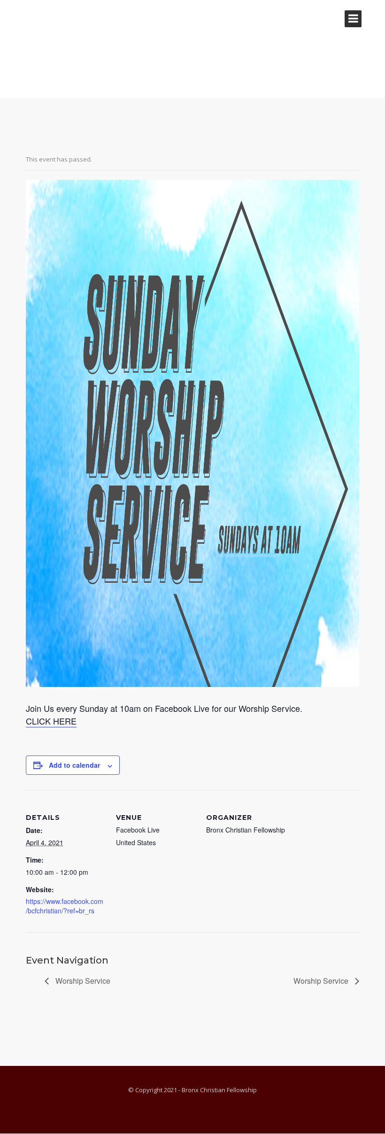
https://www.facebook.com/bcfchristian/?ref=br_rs (64, 905)
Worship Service (82, 980)
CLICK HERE (51, 721)
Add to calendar (74, 765)
